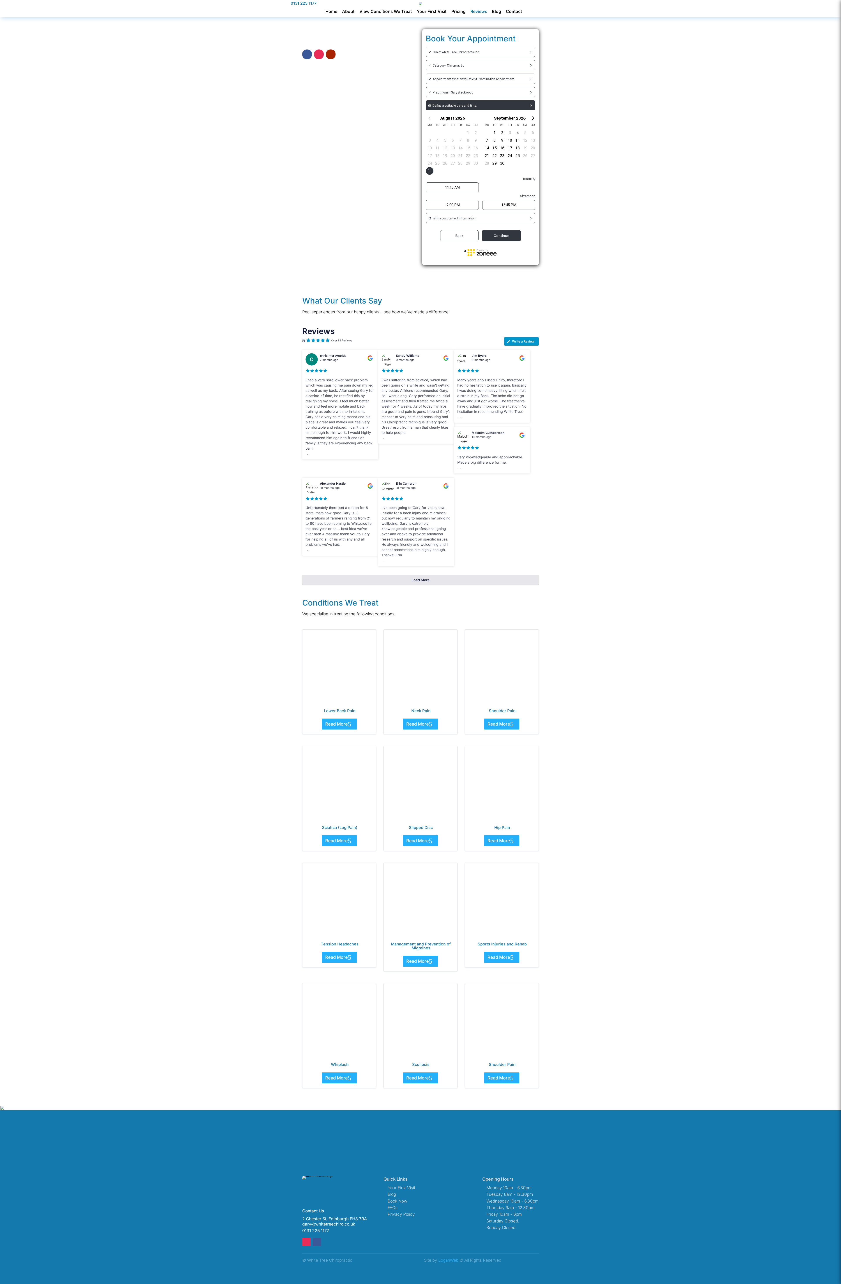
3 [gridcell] (430, 140)
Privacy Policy (401, 1214)
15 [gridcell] (468, 148)
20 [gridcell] (453, 155)
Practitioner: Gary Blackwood (453, 92)
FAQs (393, 1207)
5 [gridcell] (445, 140)
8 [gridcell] (468, 140)
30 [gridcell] (476, 163)
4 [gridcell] (437, 140)
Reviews (478, 11)
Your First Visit (432, 11)
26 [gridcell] (445, 163)
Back (459, 235)
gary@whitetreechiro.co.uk (328, 1224)
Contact (514, 11)
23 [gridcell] (476, 155)
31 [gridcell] (430, 171)
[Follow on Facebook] (307, 54)
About (348, 11)
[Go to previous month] (429, 118)
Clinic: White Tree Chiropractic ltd (456, 52)
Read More (336, 724)
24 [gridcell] (430, 163)
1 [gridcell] (468, 132)
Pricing (458, 11)
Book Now (397, 1201)
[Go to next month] (533, 118)
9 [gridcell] (476, 140)
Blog (496, 11)
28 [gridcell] (460, 163)
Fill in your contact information (454, 218)
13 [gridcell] (453, 148)
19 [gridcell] (445, 155)
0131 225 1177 (303, 3)
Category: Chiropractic (448, 65)
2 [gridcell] (476, 132)
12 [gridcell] (445, 148)
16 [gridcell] (476, 148)
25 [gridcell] (437, 163)
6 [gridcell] (453, 140)
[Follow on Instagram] (319, 54)
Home (331, 11)
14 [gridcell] (460, 148)
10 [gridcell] (430, 148)
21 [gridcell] (460, 155)
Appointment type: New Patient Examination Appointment (473, 79)
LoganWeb (448, 1260)
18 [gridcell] (437, 155)
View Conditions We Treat (385, 11)
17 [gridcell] (430, 155)
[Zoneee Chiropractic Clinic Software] (480, 253)
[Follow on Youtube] (331, 54)
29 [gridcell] (468, 163)
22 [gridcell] (468, 155)
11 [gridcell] (437, 148)
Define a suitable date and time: (455, 105)
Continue (501, 235)
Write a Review (523, 341)
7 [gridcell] (460, 140)
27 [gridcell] (453, 163)
